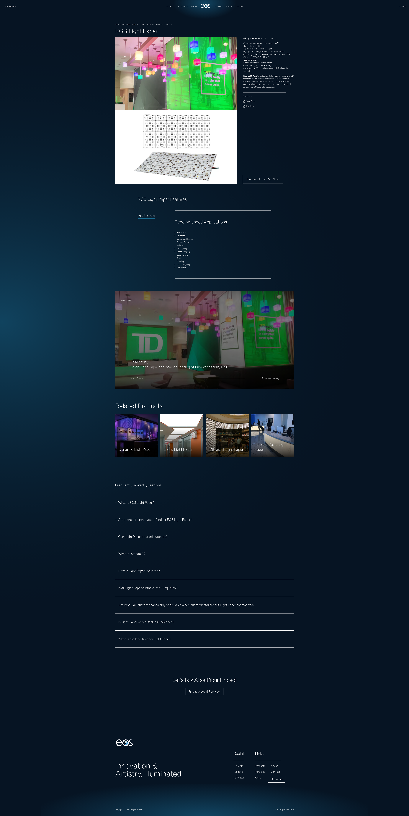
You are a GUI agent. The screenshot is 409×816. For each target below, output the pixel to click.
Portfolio (260, 771)
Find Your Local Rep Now (204, 691)
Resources (217, 6)
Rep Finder (402, 6)
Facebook (238, 771)
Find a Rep (277, 779)
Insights (229, 6)
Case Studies (182, 6)
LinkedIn (238, 765)
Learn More (136, 378)
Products (169, 6)
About (274, 765)
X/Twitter (238, 777)
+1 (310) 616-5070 (9, 6)
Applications (146, 215)
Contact (240, 6)
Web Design (279, 809)
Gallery (194, 6)
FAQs (258, 777)
